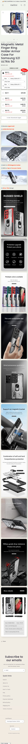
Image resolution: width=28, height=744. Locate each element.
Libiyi (18, 733)
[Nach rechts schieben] (17, 39)
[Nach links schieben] (10, 39)
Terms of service (7, 709)
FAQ (4, 692)
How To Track (6, 689)
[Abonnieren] (23, 670)
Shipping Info (6, 705)
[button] (2, 5)
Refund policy (6, 702)
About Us (5, 683)
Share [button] (4, 641)
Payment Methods (8, 699)
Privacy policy (6, 696)
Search (5, 679)
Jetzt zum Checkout (14, 121)
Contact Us (6, 686)
